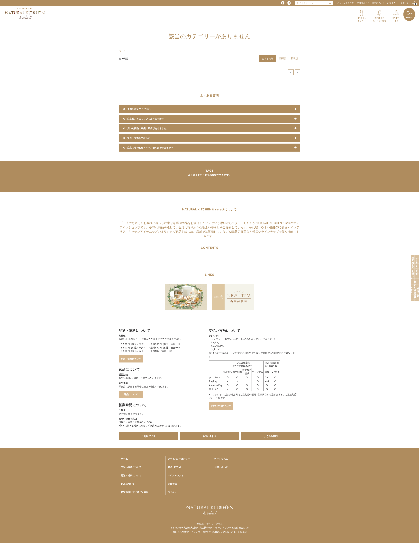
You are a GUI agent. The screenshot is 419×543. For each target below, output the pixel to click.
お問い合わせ (378, 3)
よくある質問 (271, 436)
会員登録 (172, 483)
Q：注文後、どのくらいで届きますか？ (143, 118)
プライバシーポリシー (179, 458)
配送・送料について (131, 358)
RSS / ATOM (174, 467)
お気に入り (392, 3)
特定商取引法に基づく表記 (134, 492)
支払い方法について (221, 406)
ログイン (405, 3)
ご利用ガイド (363, 3)
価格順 (282, 58)
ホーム (122, 51)
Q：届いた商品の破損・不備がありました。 (146, 128)
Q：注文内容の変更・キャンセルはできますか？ (148, 147)
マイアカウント (176, 475)
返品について (131, 394)
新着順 (294, 58)
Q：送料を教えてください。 (138, 109)
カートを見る (221, 458)
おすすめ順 (267, 58)
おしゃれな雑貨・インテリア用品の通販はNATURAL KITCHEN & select (209, 531)
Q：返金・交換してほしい (136, 138)
